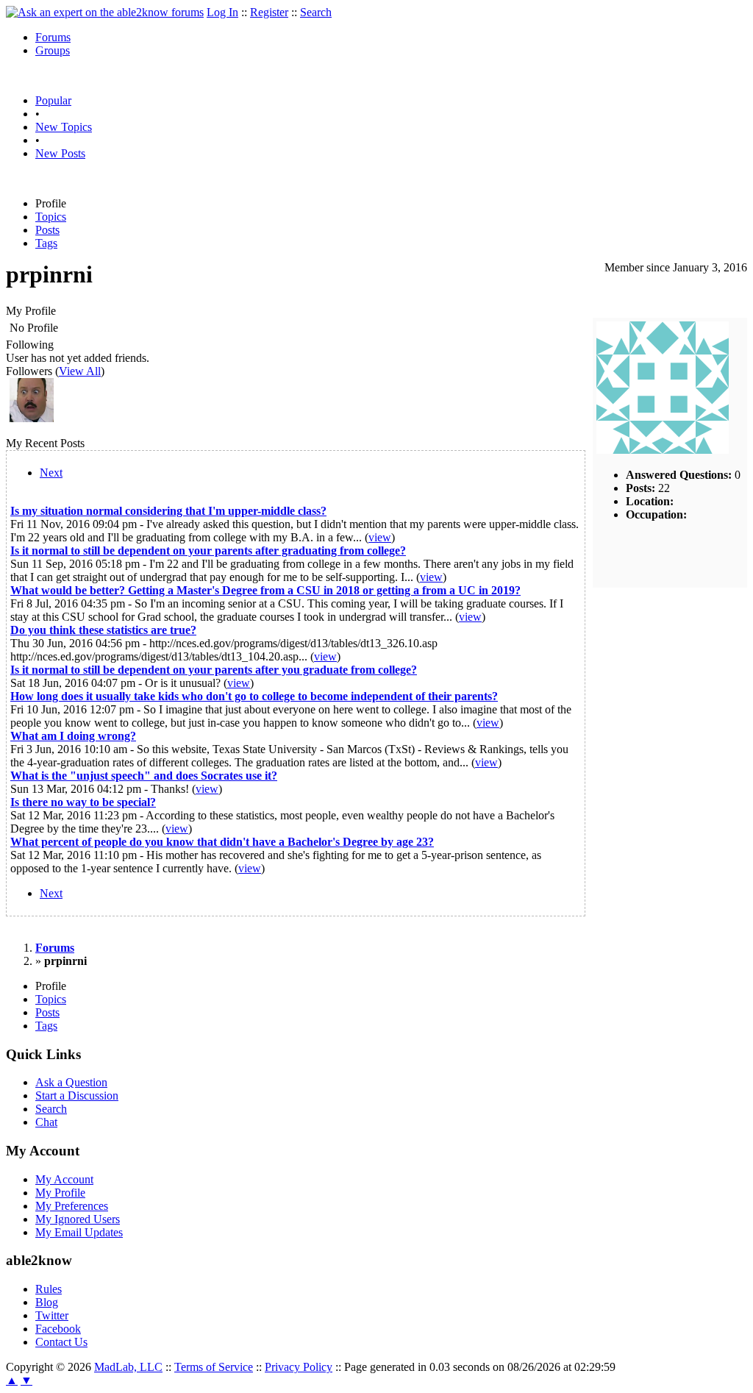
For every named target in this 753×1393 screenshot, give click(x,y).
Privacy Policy (298, 1367)
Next (51, 472)
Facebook (58, 1328)
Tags (46, 243)
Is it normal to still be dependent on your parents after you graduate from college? (213, 669)
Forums (53, 37)
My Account (64, 1179)
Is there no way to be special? (83, 802)
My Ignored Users (77, 1219)
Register (269, 12)
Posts (47, 230)
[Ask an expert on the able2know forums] (105, 12)
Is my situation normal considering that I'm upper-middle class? (168, 511)
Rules (48, 1289)
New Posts (60, 153)
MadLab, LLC (128, 1367)
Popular (53, 100)
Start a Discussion (76, 1095)
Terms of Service (213, 1367)
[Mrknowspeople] (32, 418)
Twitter (51, 1315)
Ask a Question (71, 1082)
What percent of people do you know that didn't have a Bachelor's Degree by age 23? (222, 842)
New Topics (63, 127)
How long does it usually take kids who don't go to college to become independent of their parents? (254, 696)
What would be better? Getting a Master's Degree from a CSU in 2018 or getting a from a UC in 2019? (265, 590)
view (379, 537)
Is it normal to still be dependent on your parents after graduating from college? (208, 550)
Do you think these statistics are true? (103, 630)
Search (316, 12)
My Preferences (71, 1206)
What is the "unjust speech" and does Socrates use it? (143, 775)
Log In (222, 12)
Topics (50, 216)
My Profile (60, 1192)
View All (80, 371)
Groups (52, 50)
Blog (46, 1302)
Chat (46, 1122)
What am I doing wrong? (73, 736)
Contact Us (61, 1342)
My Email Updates (79, 1232)
